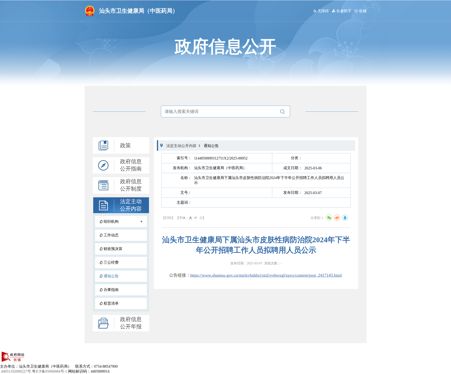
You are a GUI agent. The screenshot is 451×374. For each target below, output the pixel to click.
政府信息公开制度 (131, 185)
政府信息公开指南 (131, 165)
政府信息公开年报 (131, 323)
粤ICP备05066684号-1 (49, 371)
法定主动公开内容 (131, 205)
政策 (125, 145)
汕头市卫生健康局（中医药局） (138, 11)
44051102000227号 (16, 371)
